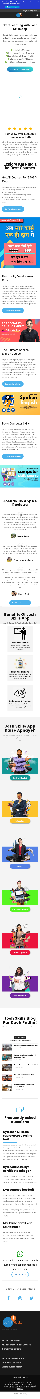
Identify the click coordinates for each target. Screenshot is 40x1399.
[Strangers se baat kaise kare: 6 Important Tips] (7, 1057)
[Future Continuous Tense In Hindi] (7, 1067)
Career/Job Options (11, 1349)
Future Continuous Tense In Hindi (26, 1065)
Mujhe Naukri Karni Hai (13, 1359)
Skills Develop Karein (12, 1367)
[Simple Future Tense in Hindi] (7, 1077)
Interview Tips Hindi (11, 1363)
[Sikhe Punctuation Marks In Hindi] (7, 1048)
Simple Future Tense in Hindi (24, 1075)
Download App (12, 7)
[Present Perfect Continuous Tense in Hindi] (7, 1087)
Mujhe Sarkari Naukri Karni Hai (16, 1345)
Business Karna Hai (11, 1341)
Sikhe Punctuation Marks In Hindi (20, 1040)
